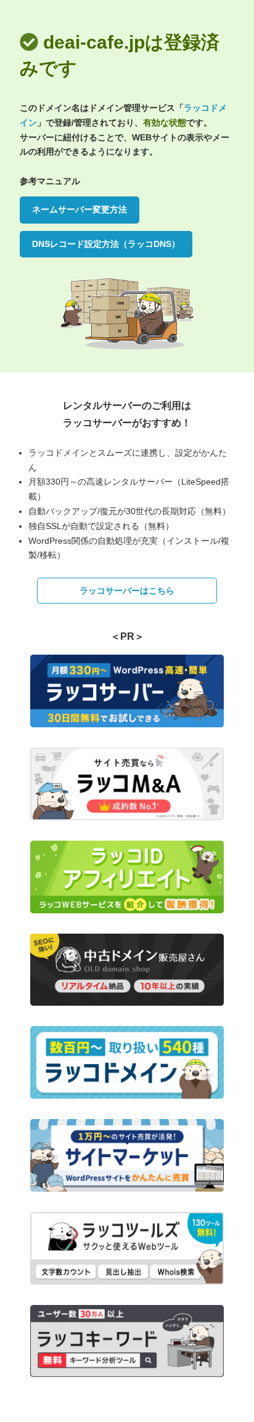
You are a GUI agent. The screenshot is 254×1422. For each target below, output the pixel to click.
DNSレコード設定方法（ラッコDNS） (106, 244)
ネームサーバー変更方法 (79, 209)
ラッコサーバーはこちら (127, 591)
